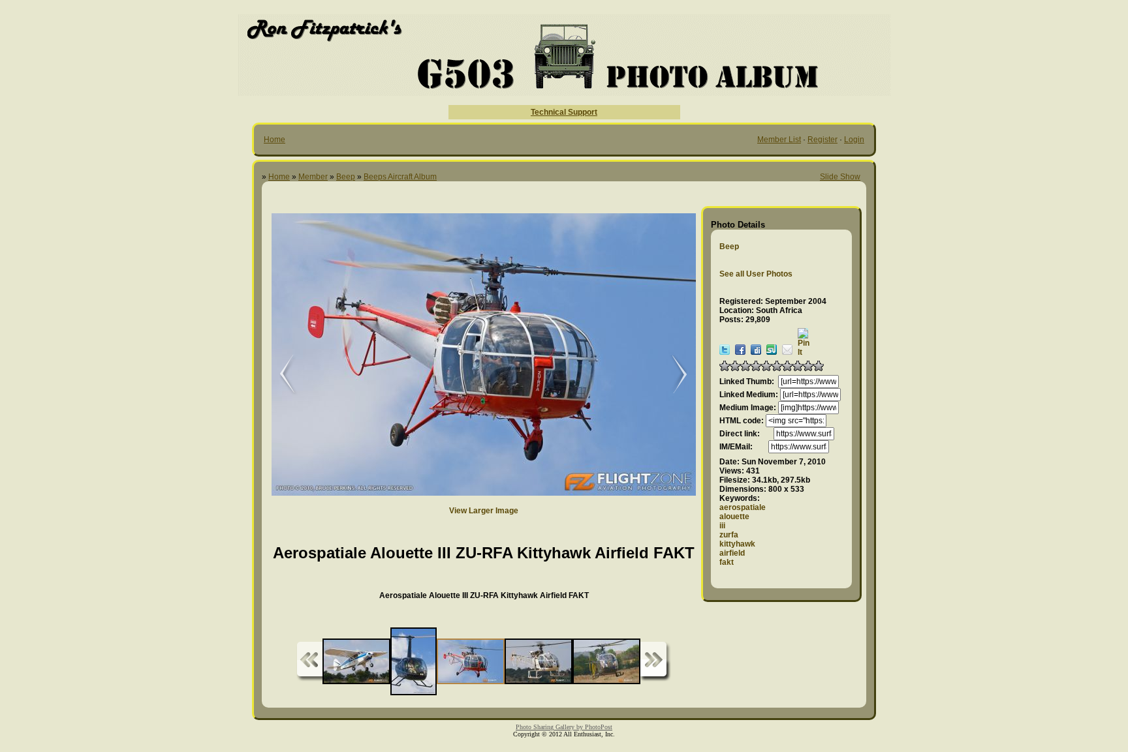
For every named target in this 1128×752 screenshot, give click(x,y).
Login (854, 139)
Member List (779, 139)
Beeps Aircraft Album (400, 176)
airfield (732, 553)
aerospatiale (742, 507)
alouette (734, 516)
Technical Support (564, 112)
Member (313, 176)
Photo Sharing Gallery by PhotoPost (564, 726)
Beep (345, 176)
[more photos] (309, 662)
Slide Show (840, 176)
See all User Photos (755, 273)
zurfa (728, 534)
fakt (726, 562)
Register (822, 139)
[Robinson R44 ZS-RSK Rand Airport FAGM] (278, 375)
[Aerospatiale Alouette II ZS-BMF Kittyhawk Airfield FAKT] (673, 375)
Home (274, 139)
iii (722, 525)
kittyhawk (737, 544)
